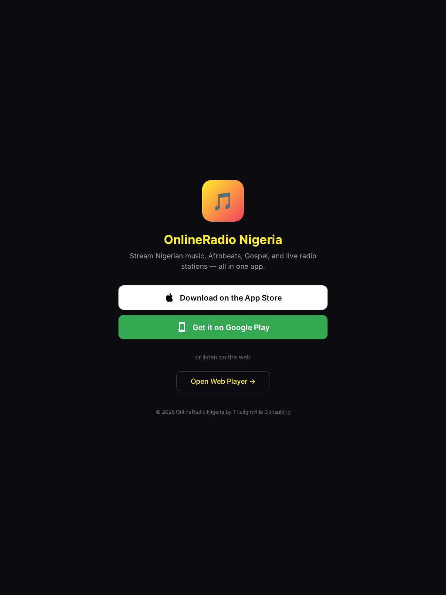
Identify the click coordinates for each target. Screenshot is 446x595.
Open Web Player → (223, 381)
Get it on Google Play (231, 327)
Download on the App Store (231, 297)
